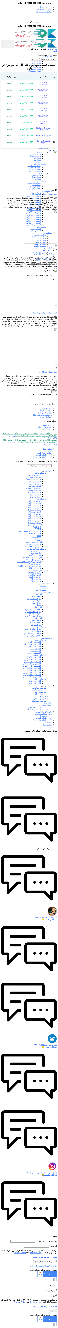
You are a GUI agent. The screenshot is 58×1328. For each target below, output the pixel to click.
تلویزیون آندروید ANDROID (30, 531)
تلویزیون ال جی (34, 475)
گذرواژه (53, 1246)
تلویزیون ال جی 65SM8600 (43, 103)
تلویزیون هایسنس (34, 492)
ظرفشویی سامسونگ (37, 690)
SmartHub (36, 538)
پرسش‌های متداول (44, 427)
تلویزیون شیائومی (34, 481)
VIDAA (38, 540)
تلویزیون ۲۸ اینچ (34, 503)
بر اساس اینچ (41, 499)
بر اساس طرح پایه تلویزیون (35, 549)
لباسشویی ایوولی (34, 653)
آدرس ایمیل (51, 1290)
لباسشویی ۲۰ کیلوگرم (32, 677)
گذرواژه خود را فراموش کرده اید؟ (43, 1266)
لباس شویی (47, 190)
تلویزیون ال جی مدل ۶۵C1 (46, 253)
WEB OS (37, 527)
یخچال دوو (37, 605)
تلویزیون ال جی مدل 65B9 (43, 142)
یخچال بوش (36, 603)
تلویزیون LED (35, 579)
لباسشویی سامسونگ (33, 196)
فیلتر (54, 392)
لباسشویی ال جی (34, 642)
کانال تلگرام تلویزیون (43, 455)
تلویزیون (48, 470)
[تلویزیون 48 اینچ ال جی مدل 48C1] (40, 184)
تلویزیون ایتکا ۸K (34, 568)
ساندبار (43, 585)
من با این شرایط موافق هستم (45, 1257)
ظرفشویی (47, 685)
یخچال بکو (37, 601)
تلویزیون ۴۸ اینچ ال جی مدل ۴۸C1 (43, 194)
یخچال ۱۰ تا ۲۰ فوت (33, 609)
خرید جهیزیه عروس (44, 711)
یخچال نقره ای (35, 622)
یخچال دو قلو (35, 631)
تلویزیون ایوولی (34, 494)
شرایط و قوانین (45, 417)
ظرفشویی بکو (40, 694)
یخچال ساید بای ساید (32, 629)
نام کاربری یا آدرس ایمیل (46, 1241)
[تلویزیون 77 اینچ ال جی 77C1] (40, 302)
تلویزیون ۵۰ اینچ (34, 512)
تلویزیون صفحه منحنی (32, 546)
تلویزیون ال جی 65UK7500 (43, 116)
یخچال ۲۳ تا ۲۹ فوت (33, 612)
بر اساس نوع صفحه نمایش (35, 542)
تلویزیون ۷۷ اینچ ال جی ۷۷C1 (45, 313)
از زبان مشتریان (45, 7)
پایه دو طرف (36, 551)
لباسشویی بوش (34, 646)
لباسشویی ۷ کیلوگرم (32, 657)
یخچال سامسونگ (34, 598)
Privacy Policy (20, 1253)
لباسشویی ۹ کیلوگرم (32, 661)
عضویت (53, 1311)
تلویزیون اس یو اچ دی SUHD (29, 566)
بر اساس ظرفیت (39, 655)
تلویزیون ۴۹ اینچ (34, 509)
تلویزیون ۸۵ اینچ (34, 522)
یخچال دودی (36, 625)
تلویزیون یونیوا (35, 496)
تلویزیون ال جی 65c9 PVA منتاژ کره (43, 129)
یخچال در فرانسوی (34, 188)
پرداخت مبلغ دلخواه (44, 11)
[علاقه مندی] (56, 186)
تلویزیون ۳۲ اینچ (34, 505)
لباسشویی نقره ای (33, 683)
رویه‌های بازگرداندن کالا (42, 415)
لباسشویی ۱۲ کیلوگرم (32, 668)
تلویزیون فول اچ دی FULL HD (29, 562)
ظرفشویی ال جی (39, 688)
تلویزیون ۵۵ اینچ (34, 514)
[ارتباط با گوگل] (47, 1276)
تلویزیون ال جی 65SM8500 (43, 90)
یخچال (49, 150)
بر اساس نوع (41, 627)
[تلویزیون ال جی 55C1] (40, 362)
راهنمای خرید (46, 408)
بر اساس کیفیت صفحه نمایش (34, 557)
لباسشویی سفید (34, 681)
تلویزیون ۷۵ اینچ (34, 520)
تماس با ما (47, 449)
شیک (44, 588)
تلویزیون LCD (35, 581)
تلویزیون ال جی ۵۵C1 (48, 372)
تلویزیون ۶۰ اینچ (34, 516)
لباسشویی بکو (35, 648)
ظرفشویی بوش (40, 692)
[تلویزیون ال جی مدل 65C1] (40, 243)
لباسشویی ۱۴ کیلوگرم (32, 670)
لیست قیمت (47, 250)
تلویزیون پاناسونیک (34, 71)
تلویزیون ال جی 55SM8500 (43, 83)
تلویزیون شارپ (36, 67)
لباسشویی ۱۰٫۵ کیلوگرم (31, 666)
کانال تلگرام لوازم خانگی (42, 457)
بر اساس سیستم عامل (37, 525)
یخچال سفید (36, 620)
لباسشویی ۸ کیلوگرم (32, 659)
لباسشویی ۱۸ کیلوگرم (32, 672)
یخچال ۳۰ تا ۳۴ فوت (33, 614)
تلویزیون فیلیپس (35, 69)
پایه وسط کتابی (34, 555)
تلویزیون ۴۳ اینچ (34, 507)
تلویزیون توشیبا (35, 490)
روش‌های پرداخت (45, 412)
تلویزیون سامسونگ (33, 479)
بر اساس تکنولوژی (38, 570)
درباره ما (48, 451)
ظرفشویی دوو (40, 696)
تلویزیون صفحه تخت (33, 544)
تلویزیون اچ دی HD (33, 559)
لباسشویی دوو (35, 651)
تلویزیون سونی (36, 61)
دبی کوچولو (52, 49)
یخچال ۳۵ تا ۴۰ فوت (33, 616)
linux (39, 536)
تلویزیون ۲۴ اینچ (34, 501)
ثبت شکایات (47, 429)
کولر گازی (48, 248)
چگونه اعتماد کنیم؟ (44, 9)
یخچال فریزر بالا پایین (33, 186)
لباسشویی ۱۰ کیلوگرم (32, 664)
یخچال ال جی (35, 596)
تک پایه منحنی (35, 553)
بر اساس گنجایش (39, 607)
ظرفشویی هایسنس (39, 246)
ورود (36, 1261)
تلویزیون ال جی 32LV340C (43, 122)
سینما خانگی (41, 590)
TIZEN (38, 529)
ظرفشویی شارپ (40, 244)
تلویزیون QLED (34, 575)
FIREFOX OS (35, 533)
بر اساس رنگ (40, 618)
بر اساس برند (41, 58)
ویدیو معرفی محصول (43, 714)
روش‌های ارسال (45, 410)
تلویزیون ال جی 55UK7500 (43, 109)
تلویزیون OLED (34, 577)
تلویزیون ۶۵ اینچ (34, 518)
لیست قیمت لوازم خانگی (36, 709)
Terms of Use (35, 1253)
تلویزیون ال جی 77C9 (43, 135)
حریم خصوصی (46, 425)
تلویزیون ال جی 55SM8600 (43, 96)
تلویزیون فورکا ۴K (33, 564)
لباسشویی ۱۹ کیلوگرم (32, 675)
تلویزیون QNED (34, 572)
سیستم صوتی (46, 583)
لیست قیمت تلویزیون (37, 707)
